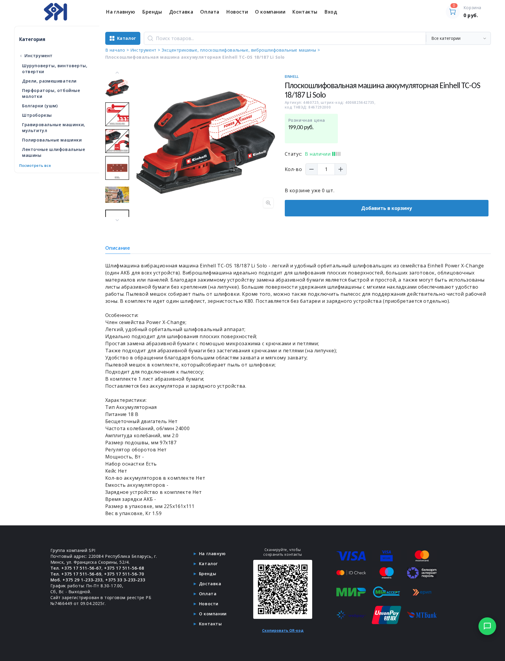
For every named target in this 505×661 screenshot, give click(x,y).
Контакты (305, 12)
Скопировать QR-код (282, 630)
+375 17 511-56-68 (124, 568)
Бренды (152, 12)
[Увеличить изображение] (268, 203)
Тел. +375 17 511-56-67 (75, 568)
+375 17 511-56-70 (124, 574)
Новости (237, 12)
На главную (120, 12)
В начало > (117, 50)
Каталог (208, 563)
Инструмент (36, 55)
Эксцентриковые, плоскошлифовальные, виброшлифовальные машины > (241, 50)
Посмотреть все (35, 165)
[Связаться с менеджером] (487, 626)
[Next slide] (117, 220)
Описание (117, 248)
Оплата (209, 12)
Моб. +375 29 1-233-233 (76, 580)
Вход (331, 12)
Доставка (181, 12)
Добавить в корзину (386, 208)
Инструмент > (145, 50)
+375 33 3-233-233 (125, 580)
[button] (117, 87)
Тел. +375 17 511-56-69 (75, 574)
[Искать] (150, 38)
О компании (270, 12)
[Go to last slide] (117, 73)
